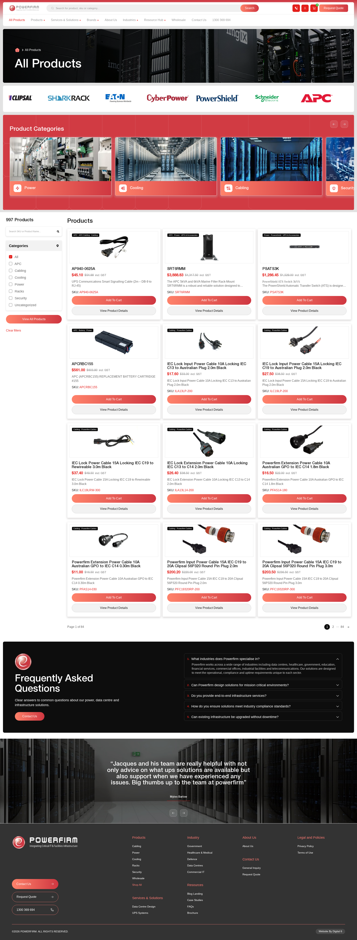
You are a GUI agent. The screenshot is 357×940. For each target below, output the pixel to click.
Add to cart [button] (114, 300)
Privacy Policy (306, 846)
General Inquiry (251, 867)
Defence (192, 859)
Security (20, 298)
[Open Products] (44, 20)
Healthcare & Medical (199, 852)
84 (342, 626)
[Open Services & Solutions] (80, 20)
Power (19, 284)
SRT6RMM (176, 269)
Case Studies (195, 900)
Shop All (137, 884)
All (16, 257)
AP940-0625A (83, 269)
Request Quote (251, 874)
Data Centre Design (143, 906)
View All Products (34, 319)
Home (17, 50)
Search (58, 231)
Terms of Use (305, 852)
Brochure (192, 912)
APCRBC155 (82, 364)
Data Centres (195, 865)
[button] (334, 124)
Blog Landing (195, 893)
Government (194, 846)
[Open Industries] (137, 20)
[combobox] (143, 8)
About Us (247, 846)
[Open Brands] (98, 20)
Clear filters (13, 330)
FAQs (190, 906)
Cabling (20, 270)
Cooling (20, 277)
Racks (19, 291)
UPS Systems (140, 912)
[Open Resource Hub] (165, 20)
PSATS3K (270, 269)
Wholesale (138, 878)
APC (17, 263)
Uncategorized (25, 305)
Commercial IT (196, 871)
